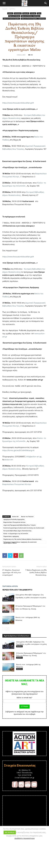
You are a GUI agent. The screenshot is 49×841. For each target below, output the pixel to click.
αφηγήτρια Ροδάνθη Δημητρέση (13, 519)
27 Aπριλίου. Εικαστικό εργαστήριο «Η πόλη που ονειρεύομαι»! (11, 572)
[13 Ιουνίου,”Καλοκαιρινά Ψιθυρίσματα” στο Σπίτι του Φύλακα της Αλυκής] (8, 609)
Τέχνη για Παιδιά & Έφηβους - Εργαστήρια (33, 18)
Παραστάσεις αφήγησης (11, 536)
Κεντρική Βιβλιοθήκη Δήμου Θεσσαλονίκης (17, 531)
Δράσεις (12, 9)
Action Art (9, 460)
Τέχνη (39, 13)
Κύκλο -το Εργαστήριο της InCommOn (15, 533)
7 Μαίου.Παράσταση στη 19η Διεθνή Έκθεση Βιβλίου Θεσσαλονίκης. (36, 572)
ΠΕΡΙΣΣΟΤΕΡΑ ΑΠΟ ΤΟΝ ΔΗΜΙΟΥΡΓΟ (17, 590)
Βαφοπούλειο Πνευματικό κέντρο (14, 522)
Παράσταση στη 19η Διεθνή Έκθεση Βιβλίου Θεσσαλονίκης (22, 539)
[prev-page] (3, 628)
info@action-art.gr (33, 456)
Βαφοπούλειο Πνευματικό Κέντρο (16, 484)
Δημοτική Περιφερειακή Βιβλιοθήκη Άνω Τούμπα (19, 525)
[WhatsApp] (21, 555)
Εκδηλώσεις (18, 13)
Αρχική (4, 9)
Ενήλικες (33, 13)
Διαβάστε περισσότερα (25, 838)
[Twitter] (10, 555)
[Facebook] (4, 555)
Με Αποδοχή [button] (9, 832)
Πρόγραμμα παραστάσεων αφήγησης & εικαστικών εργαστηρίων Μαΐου (20, 542)
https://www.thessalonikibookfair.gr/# (18, 103)
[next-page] (7, 628)
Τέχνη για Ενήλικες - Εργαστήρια (30, 16)
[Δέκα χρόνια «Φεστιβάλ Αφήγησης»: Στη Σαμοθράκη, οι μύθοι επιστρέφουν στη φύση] (8, 597)
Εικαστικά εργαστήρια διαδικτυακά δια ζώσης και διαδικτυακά (23, 528)
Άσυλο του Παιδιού (27, 516)
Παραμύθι (26, 13)
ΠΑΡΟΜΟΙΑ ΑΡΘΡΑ (10, 586)
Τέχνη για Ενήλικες (14, 16)
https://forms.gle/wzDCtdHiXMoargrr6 (18, 450)
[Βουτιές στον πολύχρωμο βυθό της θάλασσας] (8, 620)
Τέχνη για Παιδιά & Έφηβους (11, 18)
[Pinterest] (15, 555)
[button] (4, 3)
